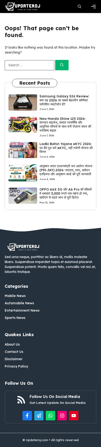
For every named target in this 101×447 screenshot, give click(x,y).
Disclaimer (14, 359)
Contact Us (14, 352)
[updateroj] (22, 6)
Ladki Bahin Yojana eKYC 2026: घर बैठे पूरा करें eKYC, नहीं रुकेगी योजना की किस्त (66, 148)
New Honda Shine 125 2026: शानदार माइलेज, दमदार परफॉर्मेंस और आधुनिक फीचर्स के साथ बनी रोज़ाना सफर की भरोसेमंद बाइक (65, 125)
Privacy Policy (16, 366)
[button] (79, 6)
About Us (12, 344)
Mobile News (15, 296)
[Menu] (93, 6)
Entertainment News (22, 310)
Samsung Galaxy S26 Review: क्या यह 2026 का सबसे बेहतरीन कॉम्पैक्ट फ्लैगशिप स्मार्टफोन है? (64, 100)
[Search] (62, 65)
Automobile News (19, 303)
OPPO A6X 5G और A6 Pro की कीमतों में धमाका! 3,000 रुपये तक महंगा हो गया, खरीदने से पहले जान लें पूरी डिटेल (65, 193)
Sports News (15, 318)
